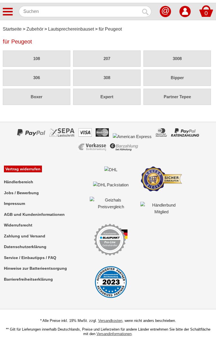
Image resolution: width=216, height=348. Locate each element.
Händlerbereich (18, 182)
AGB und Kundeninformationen (34, 214)
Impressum (14, 203)
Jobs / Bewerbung (21, 193)
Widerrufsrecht (18, 225)
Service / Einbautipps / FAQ (30, 257)
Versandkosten (110, 321)
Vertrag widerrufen (22, 169)
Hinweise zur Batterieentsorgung (35, 268)
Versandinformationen (114, 334)
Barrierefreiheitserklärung (28, 279)
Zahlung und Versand (24, 236)
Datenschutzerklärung (25, 246)
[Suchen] (145, 11)
